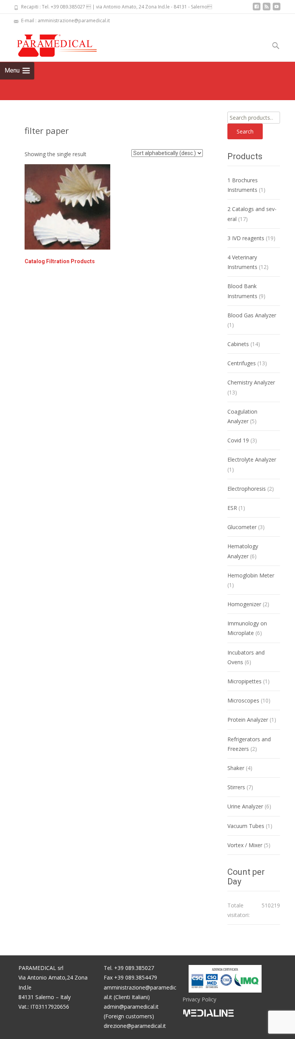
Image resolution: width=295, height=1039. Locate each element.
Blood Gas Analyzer (251, 315)
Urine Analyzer (245, 806)
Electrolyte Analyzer (251, 459)
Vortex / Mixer (244, 845)
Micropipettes (244, 681)
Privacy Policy (199, 999)
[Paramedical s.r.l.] (49, 43)
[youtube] (276, 9)
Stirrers (236, 787)
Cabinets (238, 344)
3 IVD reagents (245, 238)
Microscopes (243, 700)
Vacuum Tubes (245, 826)
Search (245, 131)
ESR (232, 507)
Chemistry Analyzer (251, 382)
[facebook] (256, 9)
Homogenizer (244, 604)
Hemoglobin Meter (250, 575)
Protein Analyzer (247, 719)
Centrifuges (241, 363)
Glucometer (242, 527)
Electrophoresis (246, 488)
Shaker (235, 768)
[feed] (266, 9)
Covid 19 (238, 440)
